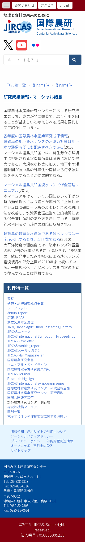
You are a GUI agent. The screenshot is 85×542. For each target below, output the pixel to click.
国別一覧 (14, 411)
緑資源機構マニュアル (23, 406)
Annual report (17, 312)
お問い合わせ (24, 5)
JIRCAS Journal (18, 374)
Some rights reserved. (50, 527)
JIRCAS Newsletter (20, 341)
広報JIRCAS (15, 317)
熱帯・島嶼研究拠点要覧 (25, 303)
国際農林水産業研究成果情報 (28, 369)
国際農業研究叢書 (20, 359)
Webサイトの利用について (47, 431)
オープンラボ (20, 445)
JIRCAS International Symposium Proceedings (41, 336)
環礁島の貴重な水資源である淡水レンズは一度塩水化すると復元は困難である (41, 236)
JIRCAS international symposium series (35, 383)
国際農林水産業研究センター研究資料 (35, 392)
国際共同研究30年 (20, 397)
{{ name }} (41, 85)
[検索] (75, 60)
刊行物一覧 (16, 85)
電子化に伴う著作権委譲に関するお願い (37, 416)
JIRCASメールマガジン (24, 350)
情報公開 (17, 431)
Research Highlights (21, 378)
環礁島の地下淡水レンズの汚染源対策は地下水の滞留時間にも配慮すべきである (41, 144)
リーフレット (17, 308)
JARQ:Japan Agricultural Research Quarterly (39, 326)
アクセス (47, 5)
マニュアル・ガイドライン (27, 364)
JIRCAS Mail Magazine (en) (26, 355)
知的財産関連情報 (60, 441)
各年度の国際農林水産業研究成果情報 (36, 135)
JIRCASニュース (19, 331)
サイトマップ (20, 450)
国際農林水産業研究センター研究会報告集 (38, 388)
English (65, 5)
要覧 (10, 298)
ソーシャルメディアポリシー (32, 436)
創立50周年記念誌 (20, 322)
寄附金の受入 (43, 445)
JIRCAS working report (23, 345)
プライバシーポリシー (27, 441)
